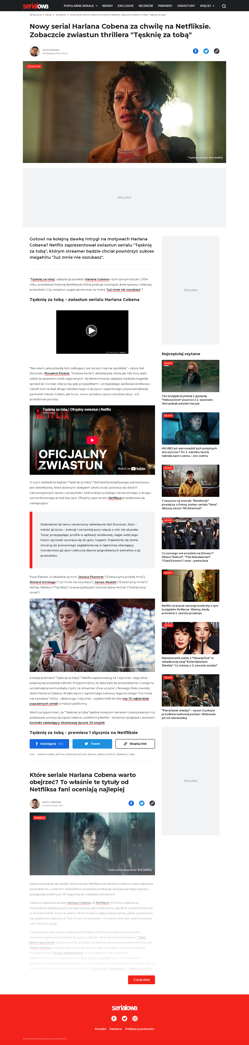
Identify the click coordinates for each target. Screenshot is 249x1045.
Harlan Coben (46, 754)
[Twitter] (124, 1019)
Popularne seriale (79, 5)
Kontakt (100, 1029)
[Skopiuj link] (216, 51)
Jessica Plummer (91, 577)
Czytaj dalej (141, 979)
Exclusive (126, 5)
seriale (92, 754)
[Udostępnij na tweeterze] (206, 51)
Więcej (205, 5)
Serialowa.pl (36, 14)
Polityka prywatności (139, 1029)
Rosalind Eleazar (57, 373)
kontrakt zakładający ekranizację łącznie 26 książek (67, 722)
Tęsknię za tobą (42, 279)
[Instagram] (135, 1019)
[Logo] (35, 6)
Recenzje (146, 5)
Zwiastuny (186, 5)
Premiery (165, 5)
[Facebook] (114, 1019)
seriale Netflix (106, 754)
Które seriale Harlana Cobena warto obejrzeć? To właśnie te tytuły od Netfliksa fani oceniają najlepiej (83, 782)
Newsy (107, 5)
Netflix (60, 754)
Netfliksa (114, 498)
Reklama (116, 1029)
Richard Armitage (43, 582)
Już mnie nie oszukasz (123, 289)
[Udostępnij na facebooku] (195, 51)
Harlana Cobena (97, 279)
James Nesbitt (105, 582)
